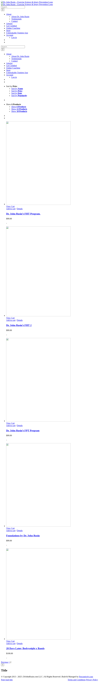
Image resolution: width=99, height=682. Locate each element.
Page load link (7, 680)
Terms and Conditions (77, 680)
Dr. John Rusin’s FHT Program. (23, 213)
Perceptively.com (86, 677)
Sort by (17, 88)
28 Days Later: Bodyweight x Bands (25, 648)
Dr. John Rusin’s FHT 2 (19, 325)
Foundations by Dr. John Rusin (23, 535)
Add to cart (10, 209)
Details (20, 209)
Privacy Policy (92, 680)
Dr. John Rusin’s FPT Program (22, 430)
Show (18, 107)
